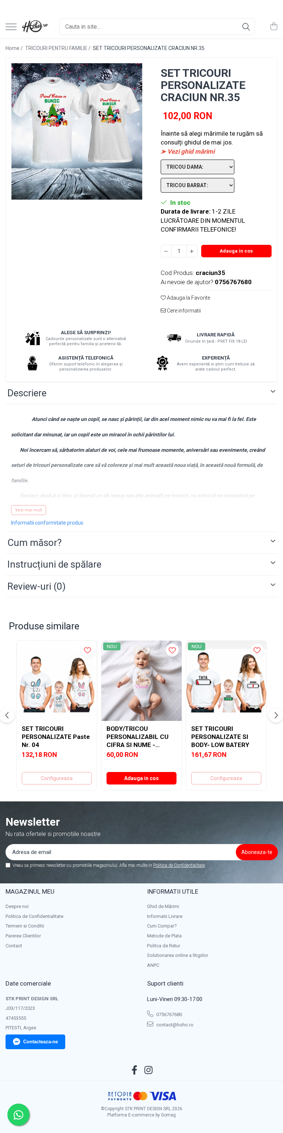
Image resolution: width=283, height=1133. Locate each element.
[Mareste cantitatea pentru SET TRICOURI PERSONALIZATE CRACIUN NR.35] (192, 251)
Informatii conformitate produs (47, 523)
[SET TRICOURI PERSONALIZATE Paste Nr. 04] (57, 681)
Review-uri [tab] (36, 586)
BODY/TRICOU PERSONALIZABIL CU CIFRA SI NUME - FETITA (137, 737)
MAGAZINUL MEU (30, 891)
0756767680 (168, 1014)
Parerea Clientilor (23, 936)
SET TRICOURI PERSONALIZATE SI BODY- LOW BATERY (220, 736)
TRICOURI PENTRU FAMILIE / (58, 48)
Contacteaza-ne (40, 1041)
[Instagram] (148, 1070)
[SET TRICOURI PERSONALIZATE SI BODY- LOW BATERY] (226, 681)
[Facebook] (134, 1070)
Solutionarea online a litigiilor (177, 955)
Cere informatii (183, 311)
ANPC (153, 965)
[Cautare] (246, 26)
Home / (15, 48)
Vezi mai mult (28, 510)
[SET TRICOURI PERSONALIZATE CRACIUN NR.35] (76, 131)
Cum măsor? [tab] (34, 542)
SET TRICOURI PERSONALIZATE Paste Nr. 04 (56, 736)
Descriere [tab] (26, 392)
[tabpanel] (76, 131)
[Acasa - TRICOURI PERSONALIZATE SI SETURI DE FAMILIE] (35, 26)
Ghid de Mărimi (163, 906)
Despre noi (17, 906)
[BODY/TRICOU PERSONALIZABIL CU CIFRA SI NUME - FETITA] (141, 681)
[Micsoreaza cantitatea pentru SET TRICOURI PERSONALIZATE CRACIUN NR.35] (166, 251)
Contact (14, 945)
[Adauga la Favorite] (87, 650)
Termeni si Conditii (25, 926)
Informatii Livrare (164, 916)
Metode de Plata (164, 936)
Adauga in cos (236, 251)
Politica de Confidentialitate (179, 865)
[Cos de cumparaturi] (273, 26)
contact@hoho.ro (174, 1024)
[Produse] (11, 27)
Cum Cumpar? (162, 926)
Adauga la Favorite (188, 298)
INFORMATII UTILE (172, 891)
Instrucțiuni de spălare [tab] (54, 564)
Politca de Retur (163, 945)
